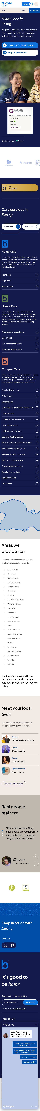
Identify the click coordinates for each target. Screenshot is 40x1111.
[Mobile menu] (36, 4)
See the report (14, 127)
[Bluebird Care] (7, 5)
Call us (25, 4)
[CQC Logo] (16, 112)
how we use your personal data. (16, 1009)
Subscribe (30, 1002)
